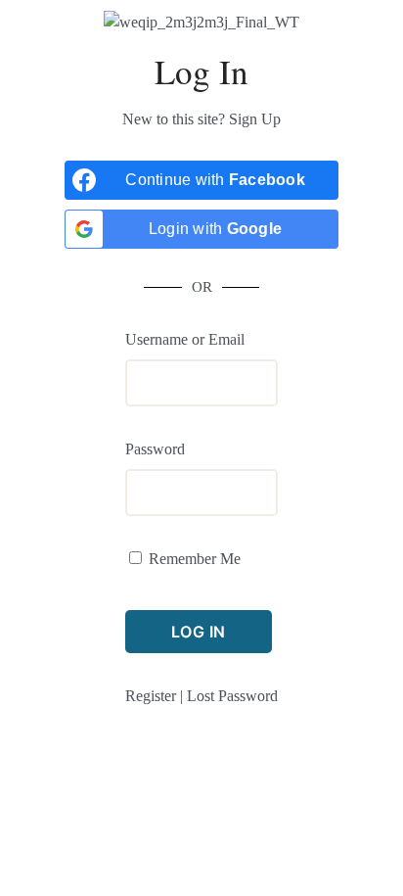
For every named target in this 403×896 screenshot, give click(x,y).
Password (155, 449)
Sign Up (255, 119)
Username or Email (185, 339)
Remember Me (195, 558)
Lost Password (232, 695)
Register (150, 695)
